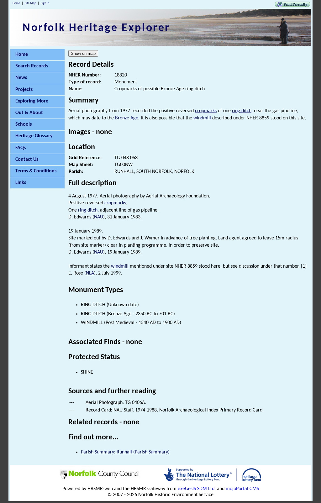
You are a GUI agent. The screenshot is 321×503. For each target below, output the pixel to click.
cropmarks (206, 110)
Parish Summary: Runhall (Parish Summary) (125, 452)
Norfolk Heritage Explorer (96, 28)
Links (20, 182)
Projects (24, 89)
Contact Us (26, 159)
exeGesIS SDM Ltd (196, 488)
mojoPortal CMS (242, 488)
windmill (202, 118)
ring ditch (241, 110)
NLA (90, 273)
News (21, 77)
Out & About (29, 112)
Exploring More (31, 101)
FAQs (20, 147)
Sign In (45, 3)
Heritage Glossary (34, 136)
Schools (23, 124)
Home (16, 3)
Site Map (30, 3)
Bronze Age (126, 118)
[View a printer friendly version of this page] (292, 5)
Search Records (31, 66)
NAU (98, 217)
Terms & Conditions (35, 171)
